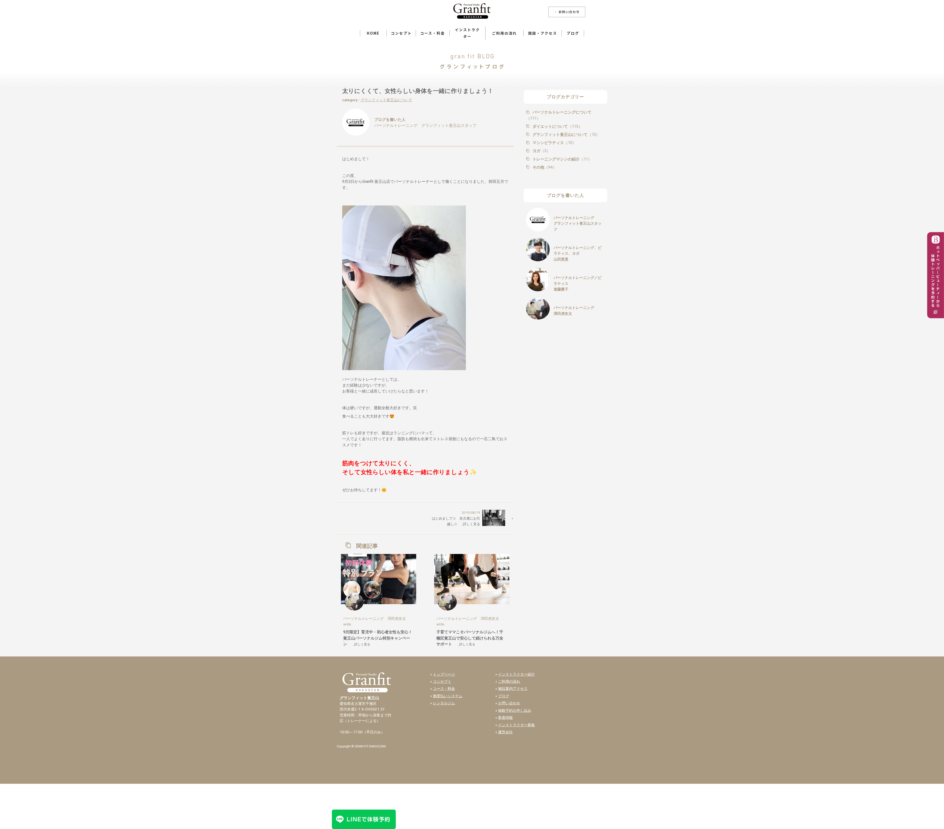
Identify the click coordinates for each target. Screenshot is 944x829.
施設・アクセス (542, 33)
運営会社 (505, 732)
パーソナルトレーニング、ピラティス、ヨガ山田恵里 (578, 254)
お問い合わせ (509, 703)
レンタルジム (444, 703)
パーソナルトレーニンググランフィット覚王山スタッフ (578, 224)
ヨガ (540, 150)
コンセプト (401, 33)
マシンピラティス (553, 142)
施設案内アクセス (513, 688)
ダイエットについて (556, 126)
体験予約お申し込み (514, 710)
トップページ (444, 674)
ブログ (573, 33)
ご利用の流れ (504, 33)
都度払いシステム (447, 696)
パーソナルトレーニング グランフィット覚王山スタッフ (425, 125)
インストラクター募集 (516, 725)
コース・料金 (432, 33)
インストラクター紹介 (516, 674)
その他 (544, 167)
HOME (373, 33)
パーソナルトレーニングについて (558, 115)
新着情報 (505, 717)
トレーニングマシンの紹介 (561, 159)
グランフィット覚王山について (386, 100)
